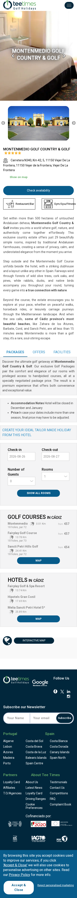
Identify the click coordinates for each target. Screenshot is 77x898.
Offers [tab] (39, 352)
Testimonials (58, 782)
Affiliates (9, 787)
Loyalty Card (11, 782)
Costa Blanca (59, 741)
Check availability (38, 190)
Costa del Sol (34, 741)
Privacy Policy (19, 875)
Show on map (19, 177)
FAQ (52, 799)
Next (74, 123)
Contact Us (57, 787)
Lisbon (7, 746)
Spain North (58, 757)
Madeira (8, 757)
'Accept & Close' (15, 865)
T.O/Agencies (12, 793)
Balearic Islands (36, 757)
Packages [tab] (15, 352)
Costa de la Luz (36, 752)
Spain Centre (34, 763)
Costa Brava (34, 746)
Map (38, 560)
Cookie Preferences (34, 806)
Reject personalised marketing (55, 885)
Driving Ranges (36, 799)
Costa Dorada (59, 746)
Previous (3, 123)
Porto (7, 763)
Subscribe (64, 718)
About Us (32, 782)
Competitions (59, 793)
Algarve (8, 741)
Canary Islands (60, 752)
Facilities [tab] (62, 352)
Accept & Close (19, 887)
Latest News (34, 787)
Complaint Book (60, 804)
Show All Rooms (38, 493)
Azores (8, 752)
